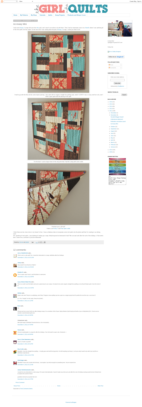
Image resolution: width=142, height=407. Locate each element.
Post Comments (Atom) (26, 388)
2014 (110, 104)
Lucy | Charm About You (24, 282)
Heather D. (20, 272)
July (112, 133)
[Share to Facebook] (45, 242)
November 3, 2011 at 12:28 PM (26, 276)
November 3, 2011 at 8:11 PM (25, 344)
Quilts (50, 15)
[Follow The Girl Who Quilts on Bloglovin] (116, 57)
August (113, 131)
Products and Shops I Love (77, 15)
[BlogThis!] (41, 242)
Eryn (19, 306)
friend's (87, 27)
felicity (19, 293)
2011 (110, 110)
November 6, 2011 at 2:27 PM (25, 379)
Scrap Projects (60, 15)
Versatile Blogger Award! (117, 117)
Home (15, 15)
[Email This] (39, 242)
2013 (110, 106)
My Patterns (24, 15)
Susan (19, 330)
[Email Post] (32, 242)
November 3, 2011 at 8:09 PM (25, 334)
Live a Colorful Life (23, 253)
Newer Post (17, 386)
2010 (110, 149)
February (113, 144)
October (113, 126)
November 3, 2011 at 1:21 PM (25, 300)
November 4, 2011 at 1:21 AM (25, 364)
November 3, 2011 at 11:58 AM (26, 267)
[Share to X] (43, 242)
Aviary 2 (22, 27)
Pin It (37, 242)
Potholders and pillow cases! (118, 121)
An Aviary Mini (114, 124)
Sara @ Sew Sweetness (24, 339)
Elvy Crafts (21, 349)
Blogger (74, 402)
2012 (110, 108)
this (38, 27)
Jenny (19, 262)
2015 (110, 102)
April (112, 140)
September (114, 129)
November (114, 115)
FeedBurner (121, 86)
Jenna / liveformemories (24, 370)
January (113, 147)
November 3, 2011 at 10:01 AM (26, 257)
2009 (110, 152)
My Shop (34, 15)
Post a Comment (20, 382)
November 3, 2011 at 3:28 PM (25, 315)
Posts (111, 65)
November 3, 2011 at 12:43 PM (26, 288)
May (112, 138)
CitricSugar (21, 360)
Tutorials (42, 15)
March (112, 142)
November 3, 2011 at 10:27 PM (26, 355)
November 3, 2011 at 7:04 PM (25, 324)
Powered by (69, 402)
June (112, 135)
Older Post (100, 386)
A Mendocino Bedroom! (117, 119)
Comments (113, 67)
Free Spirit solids (65, 228)
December (114, 113)
